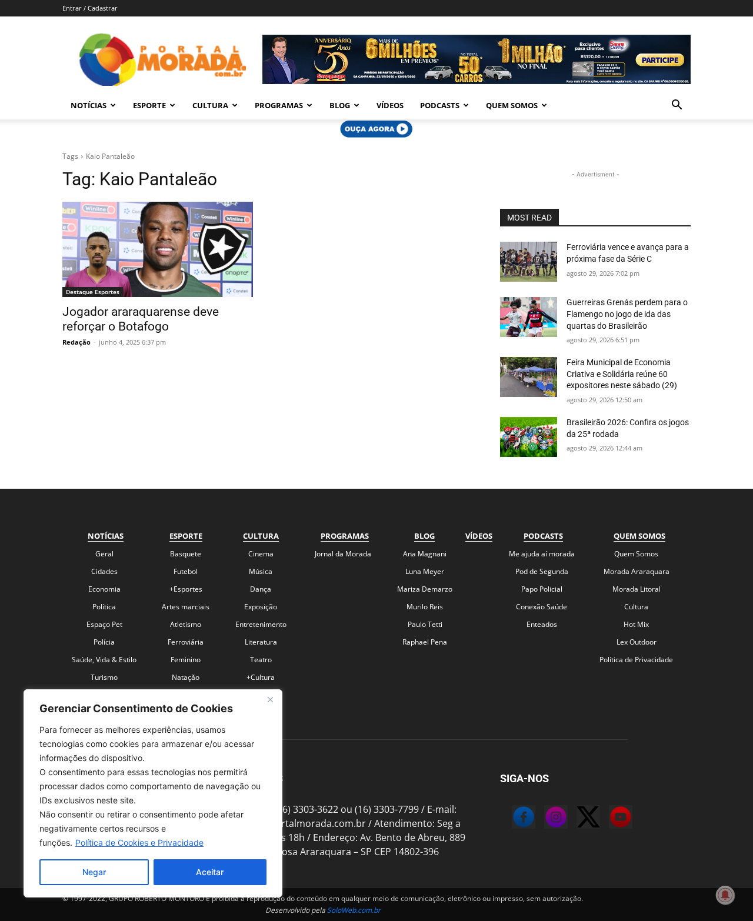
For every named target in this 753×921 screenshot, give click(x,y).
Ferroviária (186, 642)
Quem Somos (512, 105)
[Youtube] (609, 818)
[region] (153, 793)
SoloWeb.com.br (354, 910)
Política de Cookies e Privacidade (139, 842)
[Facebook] (512, 818)
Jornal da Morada (343, 554)
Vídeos (390, 105)
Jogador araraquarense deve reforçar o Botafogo (140, 319)
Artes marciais (185, 607)
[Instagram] (544, 818)
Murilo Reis (425, 607)
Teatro (261, 660)
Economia (104, 589)
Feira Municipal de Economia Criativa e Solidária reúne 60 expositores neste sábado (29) (622, 374)
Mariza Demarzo (424, 589)
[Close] (270, 699)
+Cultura (260, 677)
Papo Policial (541, 589)
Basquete (185, 554)
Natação (185, 677)
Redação (76, 342)
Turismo (104, 677)
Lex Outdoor (637, 642)
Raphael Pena (424, 642)
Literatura (261, 642)
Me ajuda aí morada (542, 554)
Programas (279, 105)
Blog (339, 105)
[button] (676, 105)
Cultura (210, 105)
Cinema (261, 554)
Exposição (260, 607)
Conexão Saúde (541, 607)
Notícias (88, 105)
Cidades (104, 571)
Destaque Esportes (92, 292)
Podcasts (439, 105)
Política (104, 607)
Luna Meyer (424, 571)
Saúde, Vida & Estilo (104, 660)
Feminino (186, 660)
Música (260, 571)
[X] (576, 818)
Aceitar (210, 872)
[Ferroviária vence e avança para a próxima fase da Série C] (528, 262)
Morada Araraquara (636, 571)
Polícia (104, 642)
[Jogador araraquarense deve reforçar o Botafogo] (157, 249)
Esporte (149, 105)
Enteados (542, 624)
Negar (94, 872)
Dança (260, 589)
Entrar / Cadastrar (90, 8)
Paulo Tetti (425, 624)
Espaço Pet (104, 624)
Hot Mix (636, 624)
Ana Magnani (425, 554)
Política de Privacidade (636, 660)
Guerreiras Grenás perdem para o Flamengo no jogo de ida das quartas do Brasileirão (627, 314)
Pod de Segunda (541, 571)
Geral (104, 554)
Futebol (186, 571)
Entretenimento (260, 624)
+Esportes (185, 589)
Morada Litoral (636, 589)
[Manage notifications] (725, 895)
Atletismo (185, 624)
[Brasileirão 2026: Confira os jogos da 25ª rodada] (528, 437)
